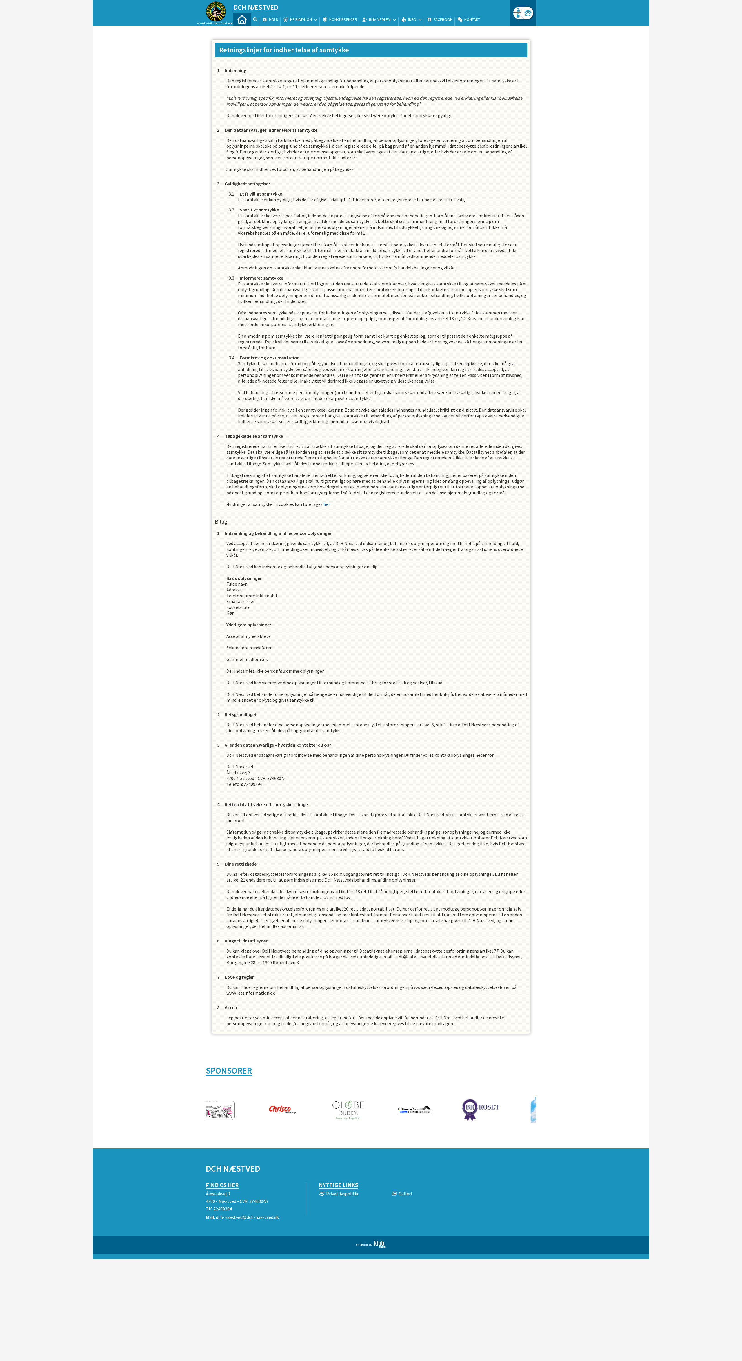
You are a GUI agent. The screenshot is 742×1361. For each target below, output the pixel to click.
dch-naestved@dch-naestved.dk (247, 1217)
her (326, 504)
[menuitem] (242, 19)
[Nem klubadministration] (371, 1246)
